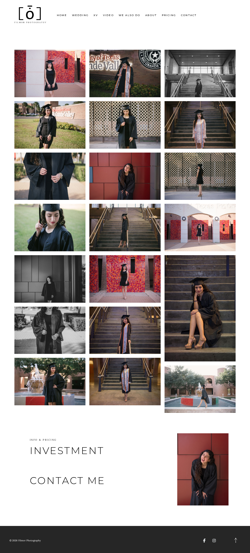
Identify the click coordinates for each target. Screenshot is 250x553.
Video (108, 15)
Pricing (169, 15)
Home (62, 15)
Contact (189, 15)
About (151, 15)
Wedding (80, 15)
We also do (129, 15)
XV (96, 15)
